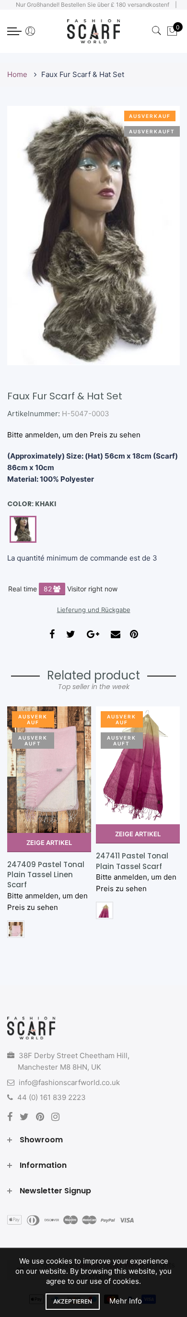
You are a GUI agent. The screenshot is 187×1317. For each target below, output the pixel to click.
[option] (49, 825)
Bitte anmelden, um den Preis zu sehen (73, 434)
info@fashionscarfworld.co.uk (69, 1082)
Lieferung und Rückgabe (93, 610)
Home (18, 74)
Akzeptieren (72, 1301)
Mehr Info (125, 1300)
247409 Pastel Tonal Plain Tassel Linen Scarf (45, 874)
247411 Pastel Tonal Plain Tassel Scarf (132, 861)
